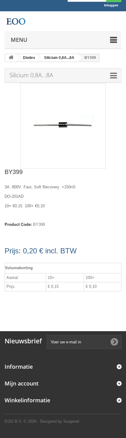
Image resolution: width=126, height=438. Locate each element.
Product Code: (18, 224)
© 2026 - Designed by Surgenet (51, 421)
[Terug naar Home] (11, 58)
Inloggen (111, 5)
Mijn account (22, 383)
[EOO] (16, 21)
